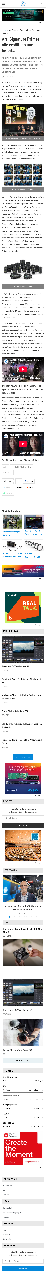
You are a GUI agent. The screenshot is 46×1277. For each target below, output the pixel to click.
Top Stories (11, 870)
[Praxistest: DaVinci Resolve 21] (23, 992)
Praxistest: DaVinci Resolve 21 (15, 666)
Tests (8, 922)
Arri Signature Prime (21, 467)
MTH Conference (11, 1095)
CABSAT (6, 1113)
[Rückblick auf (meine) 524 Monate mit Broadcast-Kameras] (23, 888)
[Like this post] (19, 481)
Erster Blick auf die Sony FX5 (15, 711)
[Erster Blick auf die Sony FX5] (23, 1032)
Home (4, 30)
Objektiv (7, 472)
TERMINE (9, 1070)
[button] (5, 896)
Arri (24, 86)
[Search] (42, 4)
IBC (4, 1086)
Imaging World (10, 1104)
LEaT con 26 (8, 1122)
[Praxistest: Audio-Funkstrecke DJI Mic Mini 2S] (23, 952)
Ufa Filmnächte (10, 1077)
